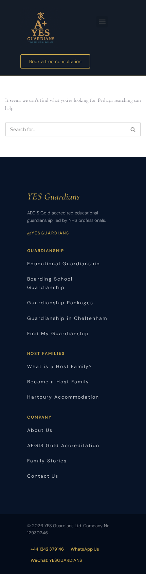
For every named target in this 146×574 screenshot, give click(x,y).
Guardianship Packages (60, 303)
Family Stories (47, 461)
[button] (102, 21)
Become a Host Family (58, 382)
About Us (40, 430)
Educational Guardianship (63, 264)
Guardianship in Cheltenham (67, 318)
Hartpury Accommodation (63, 397)
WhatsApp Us (85, 549)
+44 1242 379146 (47, 549)
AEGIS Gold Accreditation (63, 445)
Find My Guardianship (58, 333)
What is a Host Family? (59, 366)
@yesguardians (48, 233)
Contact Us (42, 476)
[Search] (133, 129)
